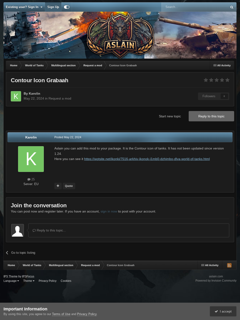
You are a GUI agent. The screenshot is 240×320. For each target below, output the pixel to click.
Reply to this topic (211, 116)
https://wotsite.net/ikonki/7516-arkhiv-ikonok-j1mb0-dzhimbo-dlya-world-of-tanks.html (147, 159)
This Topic (214, 7)
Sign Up (53, 7)
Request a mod (60, 98)
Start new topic (170, 116)
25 (32, 179)
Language (10, 281)
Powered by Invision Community (215, 280)
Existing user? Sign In (23, 7)
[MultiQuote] (58, 186)
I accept (225, 311)
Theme (28, 281)
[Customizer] (67, 7)
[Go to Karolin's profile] (16, 96)
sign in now (109, 211)
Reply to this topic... (51, 230)
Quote (69, 186)
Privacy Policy (47, 281)
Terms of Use (61, 314)
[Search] (231, 7)
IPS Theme (11, 276)
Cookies (66, 281)
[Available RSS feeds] (229, 265)
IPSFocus (28, 276)
